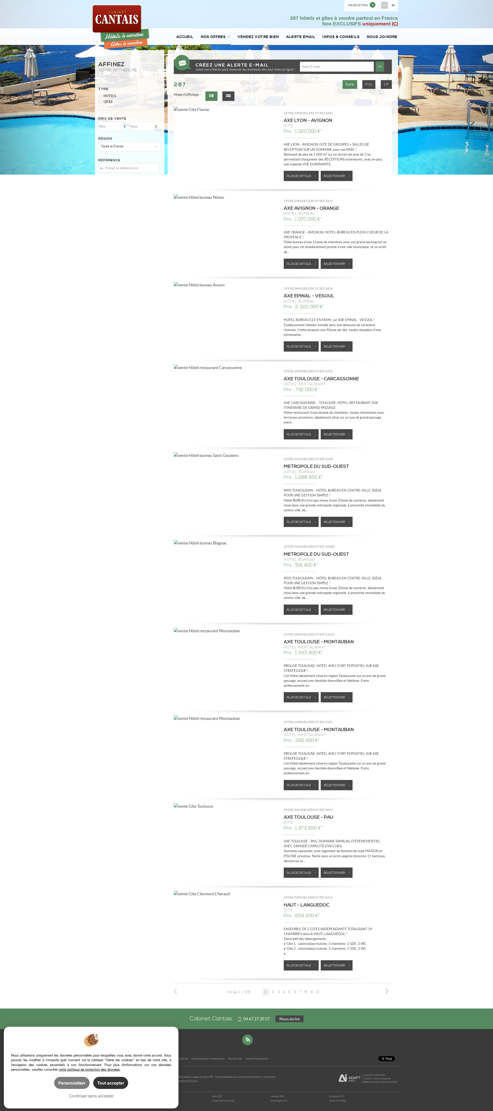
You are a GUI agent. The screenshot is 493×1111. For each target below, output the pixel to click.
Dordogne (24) (279, 1100)
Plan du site (235, 1058)
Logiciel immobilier (374, 1075)
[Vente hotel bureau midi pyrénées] (226, 455)
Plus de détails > (301, 176)
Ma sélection (360, 5)
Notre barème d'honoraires (208, 1058)
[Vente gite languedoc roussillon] (226, 894)
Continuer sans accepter (91, 1096)
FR (384, 5)
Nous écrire (289, 1018)
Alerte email (300, 37)
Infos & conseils (341, 37)
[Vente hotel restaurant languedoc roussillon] (226, 367)
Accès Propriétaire (256, 1058)
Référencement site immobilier (380, 1081)
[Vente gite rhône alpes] (226, 109)
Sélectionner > (337, 176)
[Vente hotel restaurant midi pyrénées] (226, 630)
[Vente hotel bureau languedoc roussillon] (226, 197)
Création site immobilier (377, 1078)
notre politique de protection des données (89, 1069)
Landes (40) (277, 1096)
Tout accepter (110, 1083)
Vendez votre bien (258, 37)
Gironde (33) (336, 1096)
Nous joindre (382, 37)
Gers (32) (217, 1096)
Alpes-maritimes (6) (223, 1100)
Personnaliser (72, 1083)
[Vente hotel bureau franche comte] (226, 284)
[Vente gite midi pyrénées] (226, 806)
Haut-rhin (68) (337, 1100)
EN (393, 5)
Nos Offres (213, 37)
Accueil (185, 37)
